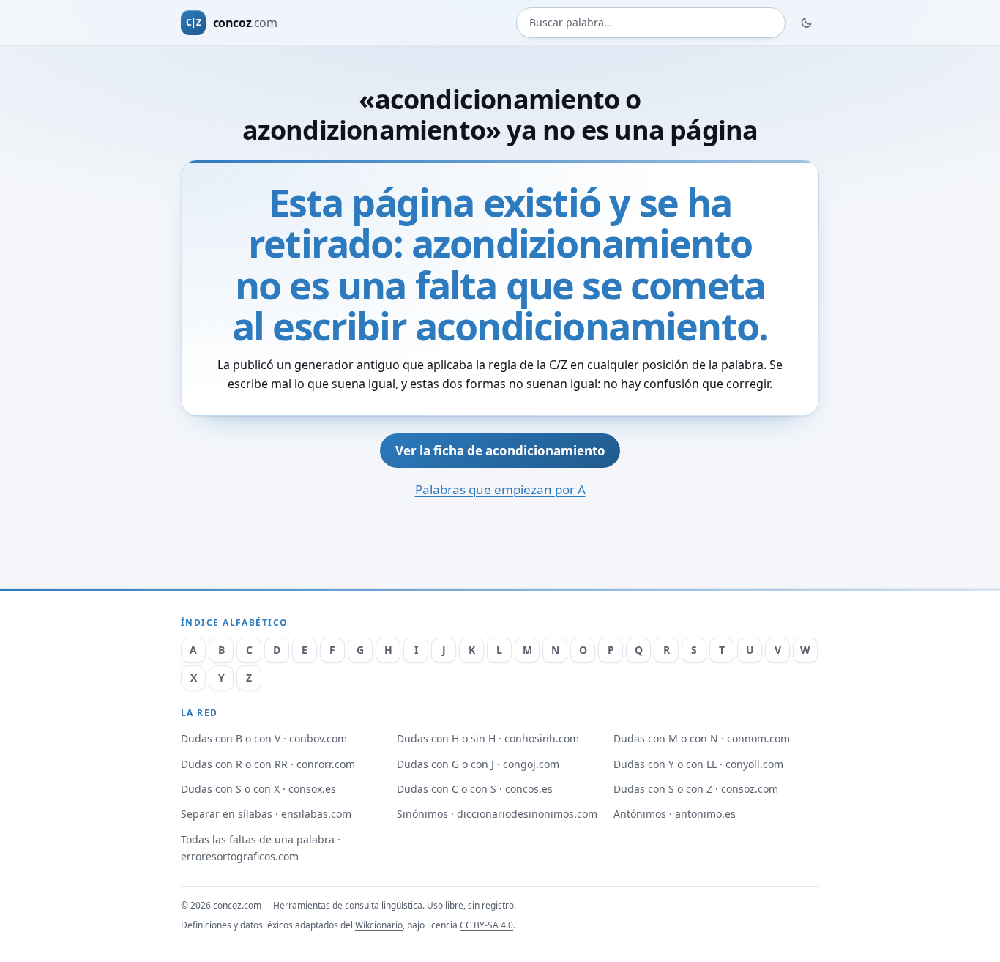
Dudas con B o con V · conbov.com (264, 738)
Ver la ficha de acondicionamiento (500, 450)
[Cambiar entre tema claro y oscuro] (806, 22)
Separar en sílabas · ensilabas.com (266, 814)
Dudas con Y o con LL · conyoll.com (698, 764)
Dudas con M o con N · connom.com (701, 738)
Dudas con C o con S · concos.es (475, 789)
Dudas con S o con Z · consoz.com (695, 789)
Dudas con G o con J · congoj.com (478, 764)
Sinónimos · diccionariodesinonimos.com (497, 814)
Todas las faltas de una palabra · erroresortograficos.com (260, 847)
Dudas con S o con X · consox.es (258, 789)
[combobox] (651, 23)
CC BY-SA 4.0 (486, 925)
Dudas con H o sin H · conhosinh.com (488, 738)
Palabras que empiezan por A (500, 489)
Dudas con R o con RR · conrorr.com (268, 764)
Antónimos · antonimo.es (674, 814)
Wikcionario (379, 925)
